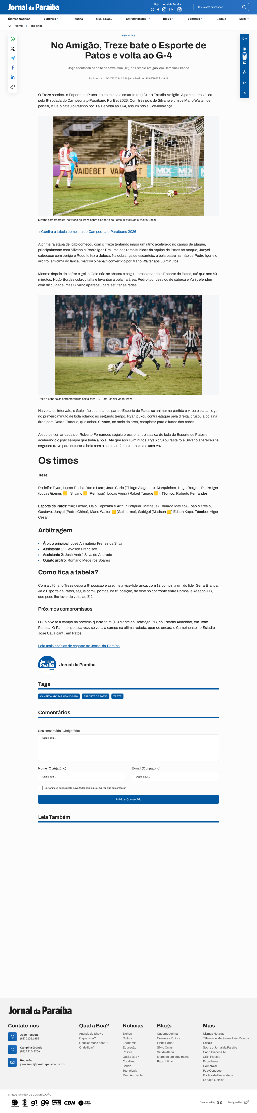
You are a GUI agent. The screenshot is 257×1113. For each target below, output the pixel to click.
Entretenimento (136, 18)
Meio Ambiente (133, 1075)
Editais (221, 18)
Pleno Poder (165, 1042)
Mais (242, 18)
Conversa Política (168, 1038)
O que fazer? (87, 1038)
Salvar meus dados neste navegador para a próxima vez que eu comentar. (85, 788)
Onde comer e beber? (93, 1042)
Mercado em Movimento (173, 1056)
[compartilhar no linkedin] (12, 77)
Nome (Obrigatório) (52, 768)
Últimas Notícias (19, 18)
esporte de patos (95, 696)
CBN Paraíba (211, 1056)
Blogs (167, 18)
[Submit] (244, 7)
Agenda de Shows (91, 1033)
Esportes (50, 18)
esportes (37, 26)
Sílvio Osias (165, 1047)
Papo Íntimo (165, 1061)
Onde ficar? (87, 1047)
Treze (117, 696)
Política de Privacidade (218, 1075)
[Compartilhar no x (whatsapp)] (12, 49)
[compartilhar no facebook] (13, 67)
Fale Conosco (212, 1070)
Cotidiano (129, 1061)
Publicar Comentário (128, 799)
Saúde (127, 1066)
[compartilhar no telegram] (13, 58)
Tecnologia (130, 1070)
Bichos (127, 1033)
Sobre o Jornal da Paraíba (220, 1047)
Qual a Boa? (104, 18)
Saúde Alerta (165, 1052)
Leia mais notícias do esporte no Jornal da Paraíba (79, 646)
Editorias (194, 18)
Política (77, 18)
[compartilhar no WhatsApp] (12, 39)
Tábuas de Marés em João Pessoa (226, 1038)
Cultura (127, 1038)
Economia (129, 1042)
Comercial (210, 1066)
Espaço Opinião (213, 1079)
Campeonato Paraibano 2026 (59, 696)
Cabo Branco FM (214, 1052)
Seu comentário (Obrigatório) (59, 730)
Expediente (210, 1061)
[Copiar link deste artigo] (12, 87)
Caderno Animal (167, 1033)
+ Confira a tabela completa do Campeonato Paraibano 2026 (87, 232)
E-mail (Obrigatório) (146, 768)
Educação (129, 1047)
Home (19, 26)
